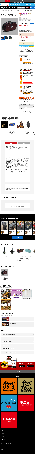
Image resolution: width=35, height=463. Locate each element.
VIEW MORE (17, 237)
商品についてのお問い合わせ (24, 56)
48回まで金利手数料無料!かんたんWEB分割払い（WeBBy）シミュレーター (27, 34)
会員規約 (2, 449)
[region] (17, 274)
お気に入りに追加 (22, 40)
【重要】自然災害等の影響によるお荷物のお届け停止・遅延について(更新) (17, 2)
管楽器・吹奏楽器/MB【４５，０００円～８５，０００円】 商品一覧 (26, 104)
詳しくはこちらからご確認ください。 (13, 346)
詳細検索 (27, 7)
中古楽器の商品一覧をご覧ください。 (18, 343)
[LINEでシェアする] (27, 112)
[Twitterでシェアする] (23, 112)
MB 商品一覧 (21, 108)
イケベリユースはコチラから (26, 350)
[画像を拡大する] (16, 33)
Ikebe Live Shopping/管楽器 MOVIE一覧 (17, 317)
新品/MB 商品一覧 (22, 106)
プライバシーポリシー (4, 446)
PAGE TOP (18, 371)
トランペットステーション (24, 50)
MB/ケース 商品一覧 (30, 106)
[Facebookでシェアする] (25, 112)
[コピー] (30, 112)
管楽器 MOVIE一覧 (13, 323)
